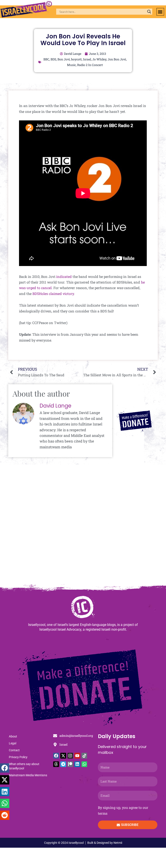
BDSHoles (40, 293)
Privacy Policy (18, 757)
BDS (53, 59)
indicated (64, 276)
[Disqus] (83, 526)
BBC (46, 59)
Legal (12, 743)
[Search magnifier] (149, 12)
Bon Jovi (63, 59)
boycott (76, 59)
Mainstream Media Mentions (28, 775)
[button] (160, 12)
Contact (14, 750)
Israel (87, 59)
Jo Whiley (99, 59)
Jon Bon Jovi (117, 59)
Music (71, 65)
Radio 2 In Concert (90, 65)
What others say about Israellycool (24, 766)
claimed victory (61, 293)
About (13, 736)
